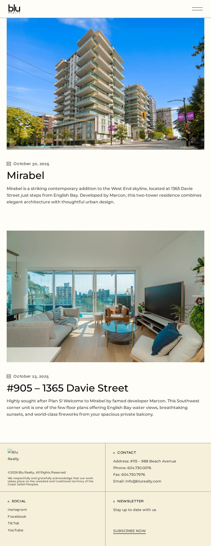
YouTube (15, 530)
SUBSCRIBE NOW (129, 531)
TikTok (14, 523)
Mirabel (26, 175)
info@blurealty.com (143, 481)
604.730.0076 (139, 468)
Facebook (17, 516)
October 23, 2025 (31, 376)
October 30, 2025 (31, 163)
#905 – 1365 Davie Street (67, 388)
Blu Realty (26, 472)
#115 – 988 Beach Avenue (153, 461)
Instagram (17, 509)
